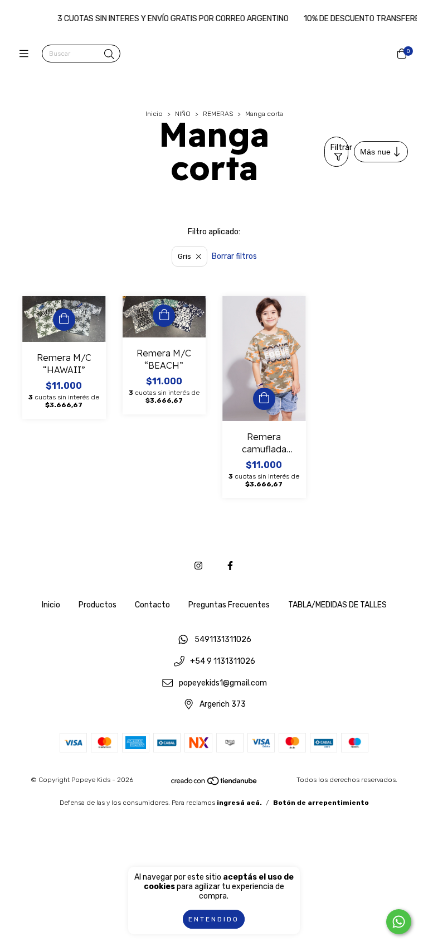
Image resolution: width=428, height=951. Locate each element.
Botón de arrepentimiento (321, 803)
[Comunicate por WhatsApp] (398, 921)
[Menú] (26, 54)
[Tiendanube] (214, 784)
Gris (184, 256)
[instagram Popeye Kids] (198, 566)
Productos (97, 605)
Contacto (152, 605)
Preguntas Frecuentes (229, 605)
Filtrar (339, 147)
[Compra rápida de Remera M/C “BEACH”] (164, 316)
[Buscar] (109, 54)
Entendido (213, 919)
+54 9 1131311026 (222, 662)
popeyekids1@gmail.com (223, 683)
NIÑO (183, 114)
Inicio (154, 114)
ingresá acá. (239, 803)
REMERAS (218, 114)
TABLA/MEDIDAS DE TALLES (337, 605)
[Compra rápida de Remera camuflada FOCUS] (264, 399)
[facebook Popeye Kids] (230, 566)
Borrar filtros (234, 256)
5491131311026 (222, 640)
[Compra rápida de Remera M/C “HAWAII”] (64, 319)
